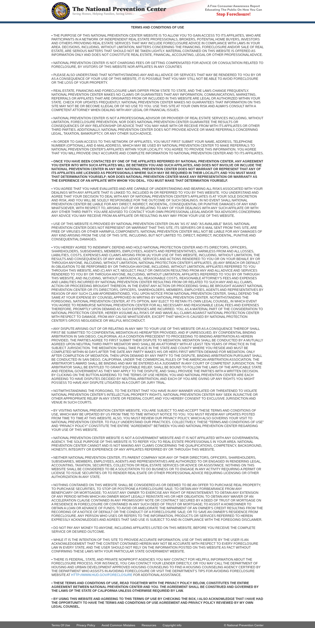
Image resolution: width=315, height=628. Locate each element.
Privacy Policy (85, 625)
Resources (149, 625)
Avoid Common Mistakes (118, 625)
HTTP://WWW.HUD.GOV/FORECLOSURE (101, 575)
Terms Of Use (60, 625)
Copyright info (172, 625)
